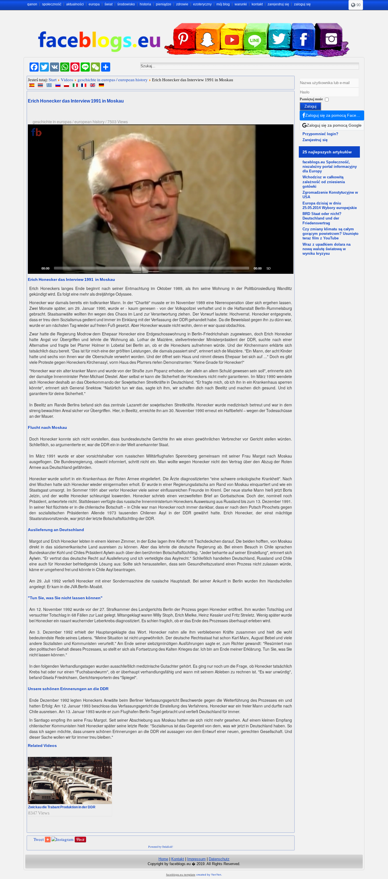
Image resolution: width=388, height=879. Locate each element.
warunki (241, 4)
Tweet (39, 839)
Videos (67, 79)
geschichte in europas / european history (113, 79)
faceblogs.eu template (180, 874)
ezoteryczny (202, 4)
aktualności (75, 4)
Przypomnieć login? (320, 134)
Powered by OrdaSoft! (160, 847)
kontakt (257, 4)
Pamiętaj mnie (311, 99)
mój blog (223, 4)
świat (108, 4)
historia (145, 4)
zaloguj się (302, 4)
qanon (32, 4)
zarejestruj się (278, 4)
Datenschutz (219, 859)
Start (53, 79)
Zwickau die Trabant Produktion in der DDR (61, 807)
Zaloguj (310, 106)
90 (357, 5)
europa (94, 4)
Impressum (196, 859)
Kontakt (177, 859)
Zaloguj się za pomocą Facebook (334, 115)
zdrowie (182, 4)
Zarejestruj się (315, 140)
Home (163, 859)
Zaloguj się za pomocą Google (334, 125)
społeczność (51, 4)
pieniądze (163, 4)
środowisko (126, 4)
